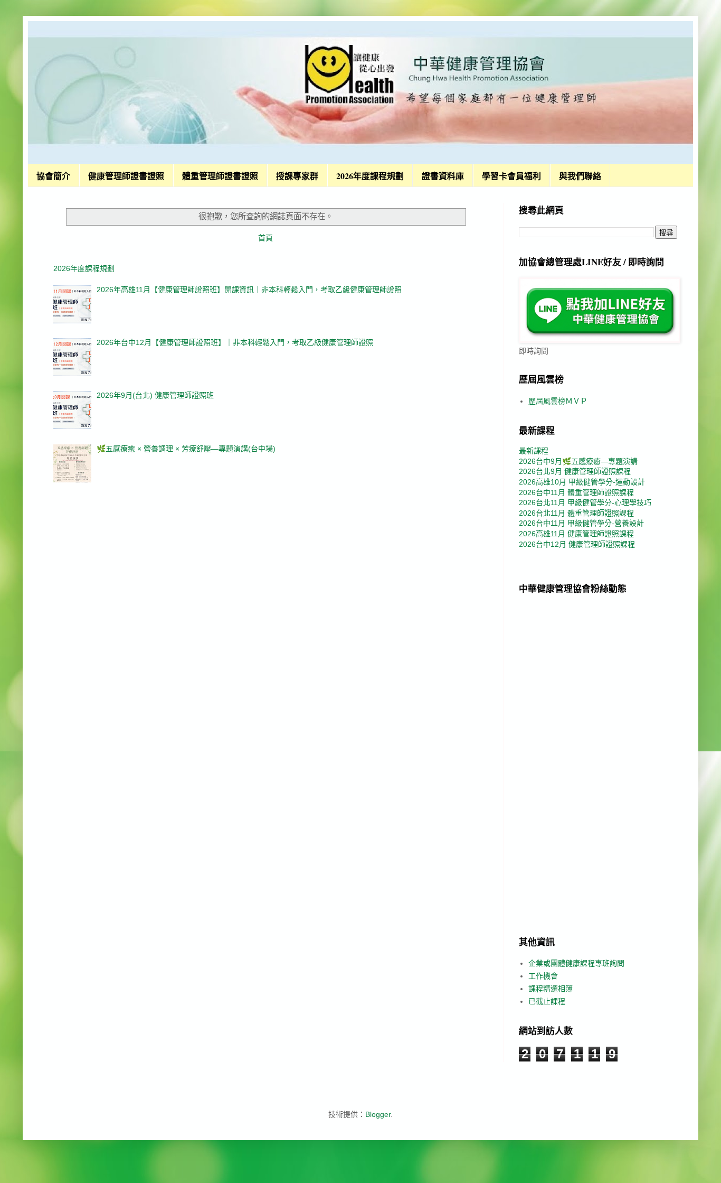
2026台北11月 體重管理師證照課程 (576, 513)
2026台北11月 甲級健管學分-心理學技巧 (585, 502)
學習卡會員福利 (511, 176)
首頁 (265, 238)
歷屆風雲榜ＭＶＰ (557, 401)
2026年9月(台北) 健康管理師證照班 (155, 395)
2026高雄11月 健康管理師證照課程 (576, 533)
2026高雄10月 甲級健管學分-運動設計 (582, 482)
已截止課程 (546, 1001)
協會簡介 (53, 176)
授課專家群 (297, 176)
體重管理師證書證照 (220, 176)
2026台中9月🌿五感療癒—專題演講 (578, 461)
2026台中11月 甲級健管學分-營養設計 (581, 523)
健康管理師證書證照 (126, 176)
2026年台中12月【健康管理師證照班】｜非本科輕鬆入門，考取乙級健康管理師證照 (235, 342)
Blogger (378, 1114)
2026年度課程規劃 (370, 176)
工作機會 (543, 976)
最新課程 (533, 450)
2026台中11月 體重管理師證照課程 (576, 492)
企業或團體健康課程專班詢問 (576, 963)
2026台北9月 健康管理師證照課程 (575, 471)
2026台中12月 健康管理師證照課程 (577, 544)
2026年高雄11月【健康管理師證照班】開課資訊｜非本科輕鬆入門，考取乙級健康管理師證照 (249, 289)
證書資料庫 (443, 176)
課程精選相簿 (550, 988)
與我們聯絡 (580, 176)
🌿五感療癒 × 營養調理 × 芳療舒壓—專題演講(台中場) (186, 448)
